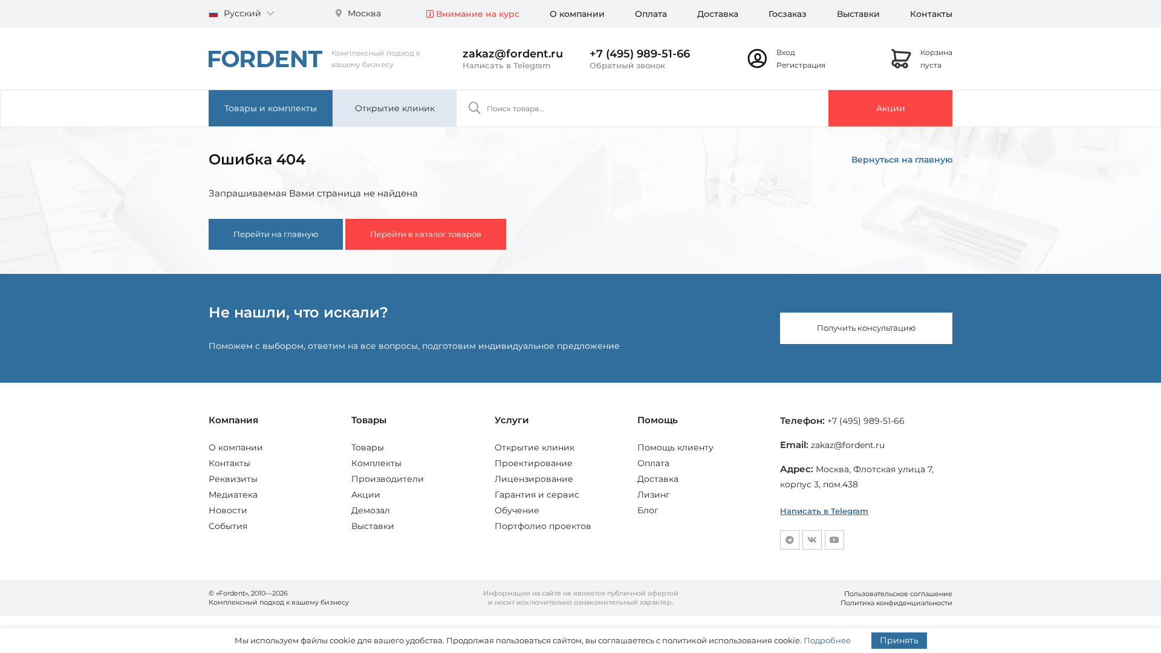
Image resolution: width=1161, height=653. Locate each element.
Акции (890, 108)
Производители (387, 478)
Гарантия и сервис (537, 494)
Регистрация (800, 65)
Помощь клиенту (675, 447)
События (228, 526)
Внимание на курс (476, 13)
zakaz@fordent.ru (513, 53)
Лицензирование (534, 478)
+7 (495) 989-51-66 (640, 53)
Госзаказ (788, 13)
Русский (242, 13)
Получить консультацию (866, 328)
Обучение (517, 510)
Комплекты (376, 463)
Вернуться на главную (901, 159)
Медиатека (233, 494)
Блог (648, 510)
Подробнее (827, 640)
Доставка (717, 13)
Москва (363, 13)
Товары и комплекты (270, 108)
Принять (899, 640)
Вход (785, 52)
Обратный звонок (627, 65)
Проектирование (534, 463)
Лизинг (653, 494)
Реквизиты (233, 478)
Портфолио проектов (543, 526)
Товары (367, 447)
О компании (577, 13)
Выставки (858, 13)
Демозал (370, 510)
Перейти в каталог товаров (425, 234)
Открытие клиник (395, 108)
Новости (228, 510)
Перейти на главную (275, 234)
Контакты (931, 13)
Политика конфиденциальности (896, 603)
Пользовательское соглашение (898, 594)
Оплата (651, 13)
